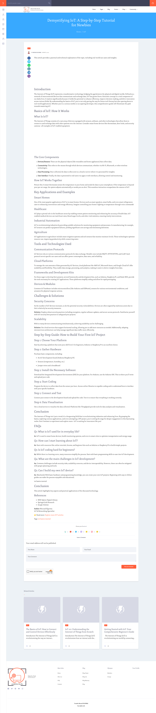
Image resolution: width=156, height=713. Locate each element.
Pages (101, 9)
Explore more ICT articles (54, 515)
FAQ (59, 680)
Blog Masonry (86, 680)
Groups (109, 677)
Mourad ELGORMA (37, 52)
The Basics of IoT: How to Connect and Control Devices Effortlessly (41, 630)
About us (60, 677)
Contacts (60, 684)
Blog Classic (85, 673)
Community (133, 9)
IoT (29, 48)
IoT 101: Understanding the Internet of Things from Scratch (79, 630)
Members (109, 673)
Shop (123, 9)
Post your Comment (128, 566)
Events (116, 9)
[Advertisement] (84, 73)
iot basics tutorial (44, 519)
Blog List (85, 677)
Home (94, 9)
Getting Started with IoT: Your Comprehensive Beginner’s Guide (119, 630)
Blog (109, 9)
